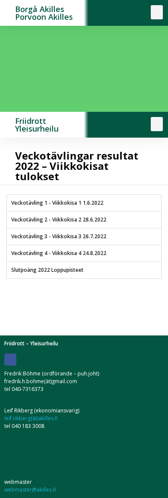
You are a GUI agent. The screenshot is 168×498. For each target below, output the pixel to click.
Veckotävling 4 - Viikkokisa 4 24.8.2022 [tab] (58, 253)
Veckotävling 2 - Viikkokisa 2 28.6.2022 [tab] (58, 219)
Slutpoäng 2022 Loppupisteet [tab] (47, 270)
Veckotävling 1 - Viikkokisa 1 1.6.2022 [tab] (57, 202)
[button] (157, 12)
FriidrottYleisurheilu (37, 125)
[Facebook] (10, 360)
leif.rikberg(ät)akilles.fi (31, 418)
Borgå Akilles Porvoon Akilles (44, 13)
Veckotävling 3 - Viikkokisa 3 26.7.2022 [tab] (58, 236)
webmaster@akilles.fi (30, 489)
